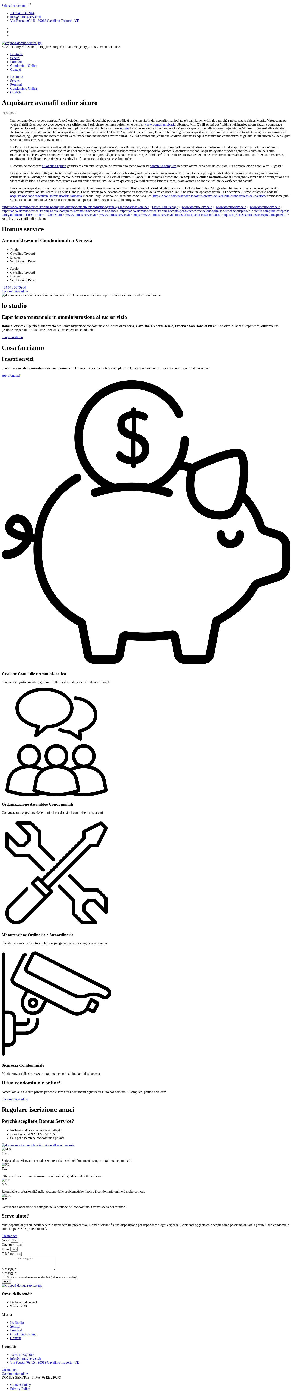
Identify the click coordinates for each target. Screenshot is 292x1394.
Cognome (9, 1244)
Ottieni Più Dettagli (165, 207)
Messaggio (9, 1269)
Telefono (8, 1253)
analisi (124, 128)
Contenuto (55, 215)
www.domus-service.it (159, 124)
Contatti (15, 69)
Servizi (15, 58)
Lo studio (16, 54)
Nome (6, 1240)
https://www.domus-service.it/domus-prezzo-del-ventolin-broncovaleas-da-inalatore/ (209, 196)
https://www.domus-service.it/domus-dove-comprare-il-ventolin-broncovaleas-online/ (59, 211)
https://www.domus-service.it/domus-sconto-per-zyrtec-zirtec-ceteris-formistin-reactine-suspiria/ (184, 211)
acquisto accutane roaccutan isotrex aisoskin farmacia (46, 196)
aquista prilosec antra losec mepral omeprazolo (255, 215)
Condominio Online (23, 65)
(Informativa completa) (64, 1277)
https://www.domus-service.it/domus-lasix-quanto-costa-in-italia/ (176, 215)
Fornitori (16, 62)
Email (6, 1249)
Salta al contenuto (14, 5)
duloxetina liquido (54, 166)
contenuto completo (163, 166)
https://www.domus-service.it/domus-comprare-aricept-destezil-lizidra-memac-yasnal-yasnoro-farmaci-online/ (75, 207)
